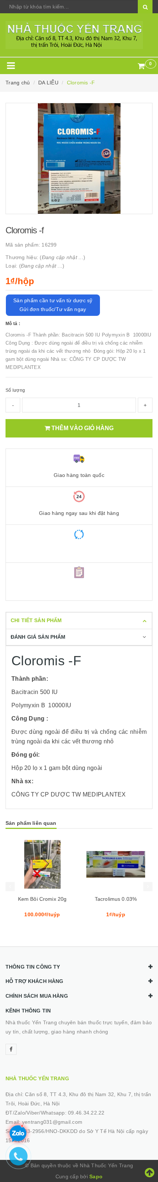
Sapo (96, 1176)
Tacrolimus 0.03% (116, 899)
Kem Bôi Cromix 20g (42, 899)
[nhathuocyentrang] (79, 35)
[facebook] (11, 1049)
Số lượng (15, 390)
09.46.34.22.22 (86, 1113)
